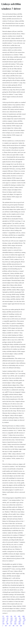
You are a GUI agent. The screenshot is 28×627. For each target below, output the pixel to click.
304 (11, 616)
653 (6, 625)
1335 (3, 618)
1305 (20, 619)
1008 (11, 619)
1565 (11, 618)
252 (7, 618)
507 (11, 623)
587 (15, 616)
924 (20, 618)
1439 (16, 619)
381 (7, 619)
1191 (3, 623)
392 (13, 625)
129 (23, 621)
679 (3, 621)
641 (7, 621)
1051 (19, 623)
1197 (11, 621)
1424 (15, 623)
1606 (23, 616)
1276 (7, 616)
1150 (3, 619)
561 (23, 623)
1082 (19, 621)
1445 (19, 616)
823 (21, 625)
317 (17, 625)
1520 (15, 621)
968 (7, 623)
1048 (24, 618)
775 (9, 625)
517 (3, 616)
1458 (24, 619)
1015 (16, 618)
